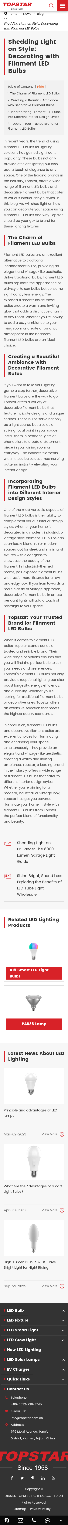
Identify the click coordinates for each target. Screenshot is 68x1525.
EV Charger (18, 1369)
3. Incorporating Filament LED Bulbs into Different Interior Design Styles (34, 114)
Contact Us (18, 1389)
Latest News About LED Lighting (36, 1056)
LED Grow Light (21, 1340)
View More (52, 1134)
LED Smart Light (22, 1330)
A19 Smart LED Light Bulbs (29, 973)
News (27, 13)
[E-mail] (20, 1520)
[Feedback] (47, 1520)
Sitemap (20, 1508)
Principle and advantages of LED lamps (30, 1113)
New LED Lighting (24, 1350)
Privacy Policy (40, 1508)
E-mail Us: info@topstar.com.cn (24, 1415)
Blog (40, 13)
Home (12, 13)
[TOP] (61, 1520)
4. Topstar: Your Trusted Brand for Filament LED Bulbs (33, 126)
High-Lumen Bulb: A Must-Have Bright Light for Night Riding (30, 1265)
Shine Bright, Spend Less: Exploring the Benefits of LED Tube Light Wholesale (40, 885)
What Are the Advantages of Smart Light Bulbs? (33, 1189)
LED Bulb (15, 1311)
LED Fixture (18, 1320)
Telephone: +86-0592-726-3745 (23, 1401)
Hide (40, 86)
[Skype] (7, 1520)
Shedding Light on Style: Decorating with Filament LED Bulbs (31, 26)
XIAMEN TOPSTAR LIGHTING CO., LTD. (31, 1495)
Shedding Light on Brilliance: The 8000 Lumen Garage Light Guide (36, 852)
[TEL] (34, 1520)
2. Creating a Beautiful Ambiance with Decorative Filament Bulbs (33, 103)
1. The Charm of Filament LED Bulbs (34, 93)
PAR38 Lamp (34, 1024)
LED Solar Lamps (23, 1360)
